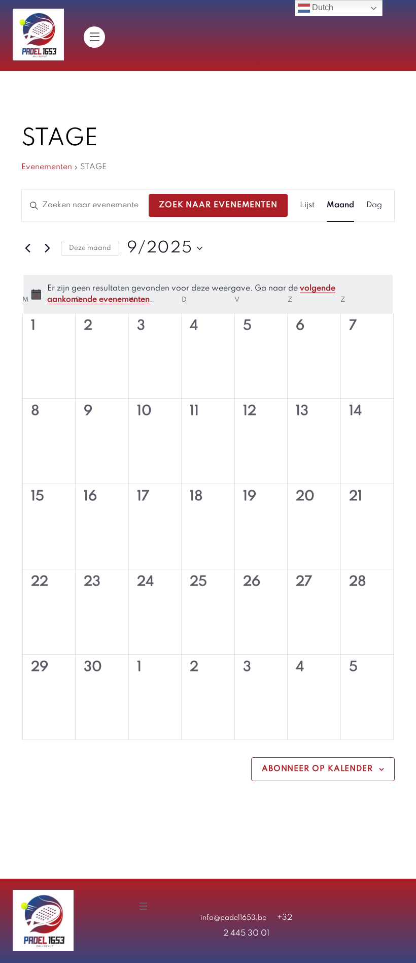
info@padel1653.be (233, 917)
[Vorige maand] (27, 248)
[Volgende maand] (47, 248)
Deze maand (90, 248)
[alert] (208, 294)
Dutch (321, 7)
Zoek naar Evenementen (218, 205)
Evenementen (46, 167)
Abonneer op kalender (317, 769)
